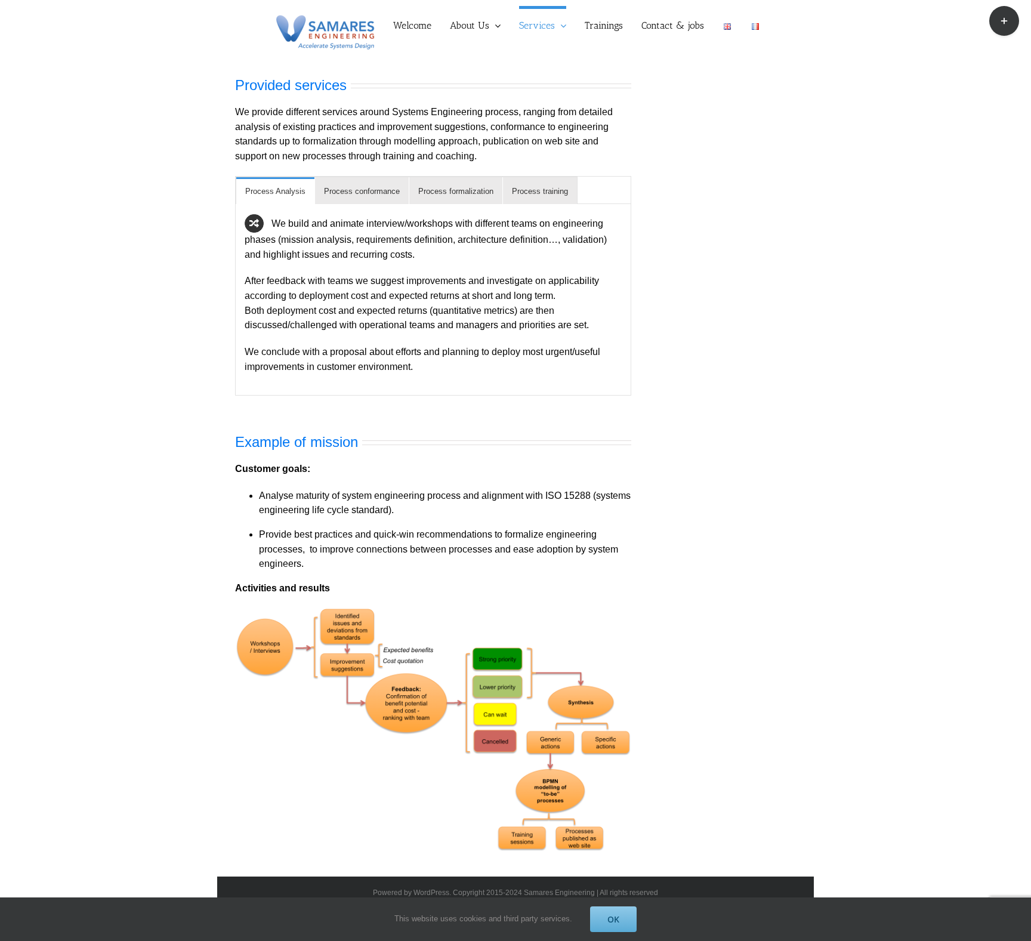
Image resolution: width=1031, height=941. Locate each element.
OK (613, 919)
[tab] (275, 190)
